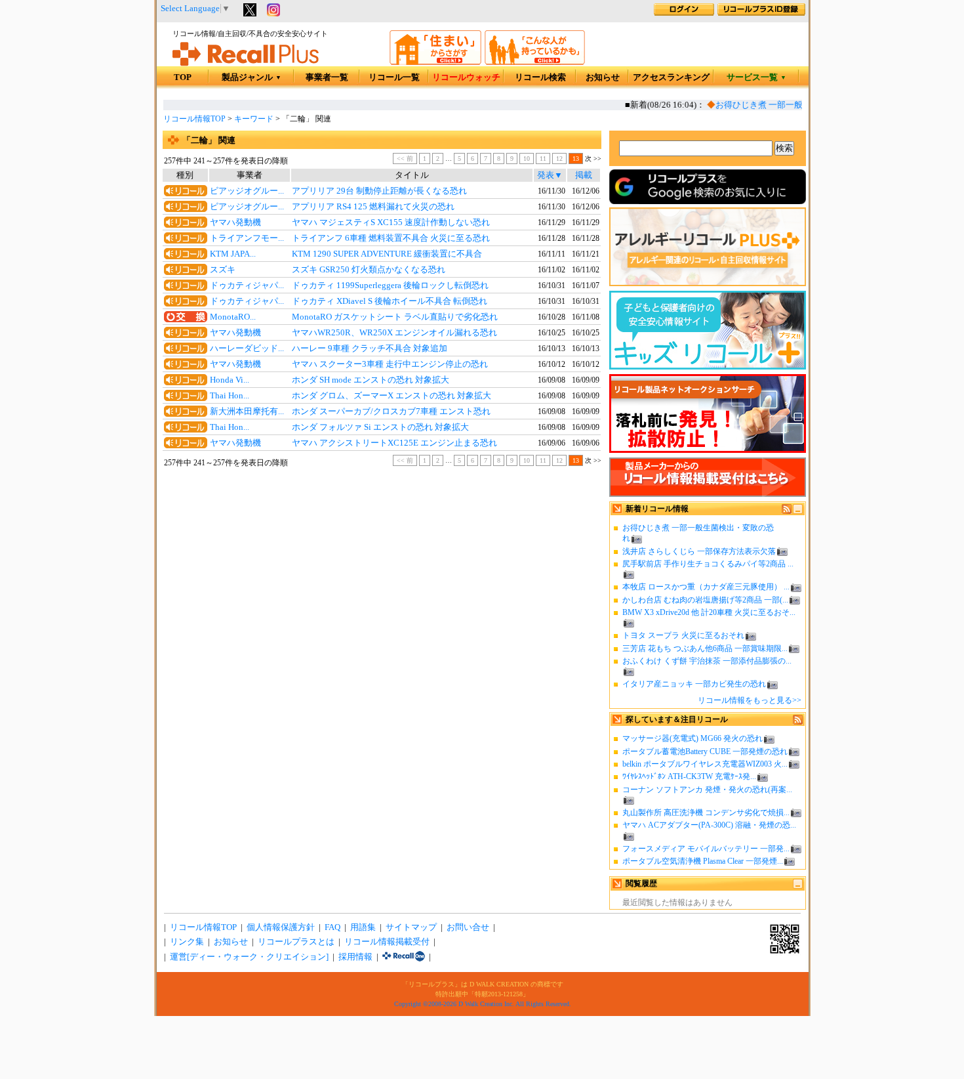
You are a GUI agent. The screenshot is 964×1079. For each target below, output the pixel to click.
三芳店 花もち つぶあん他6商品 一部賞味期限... (705, 648)
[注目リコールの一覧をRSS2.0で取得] (798, 722)
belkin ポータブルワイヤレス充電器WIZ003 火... (705, 764)
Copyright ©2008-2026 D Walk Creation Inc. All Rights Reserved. (482, 1003)
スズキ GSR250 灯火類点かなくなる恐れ (368, 269)
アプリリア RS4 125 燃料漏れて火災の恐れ (373, 206)
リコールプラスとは (296, 941)
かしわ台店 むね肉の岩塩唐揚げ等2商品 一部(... (705, 600)
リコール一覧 (394, 77)
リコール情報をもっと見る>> (749, 700)
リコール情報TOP (194, 119)
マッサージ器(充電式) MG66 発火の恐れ (692, 738)
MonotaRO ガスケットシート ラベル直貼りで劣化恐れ (395, 317)
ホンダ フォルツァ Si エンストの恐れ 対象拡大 (380, 427)
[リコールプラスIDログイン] (684, 13)
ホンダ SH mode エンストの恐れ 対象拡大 (370, 380)
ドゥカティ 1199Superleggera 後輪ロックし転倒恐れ (390, 285)
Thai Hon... (229, 395)
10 (526, 158)
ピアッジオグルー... (247, 191)
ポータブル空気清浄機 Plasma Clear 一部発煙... (702, 861)
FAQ (332, 927)
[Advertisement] (381, 577)
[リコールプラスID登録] (761, 13)
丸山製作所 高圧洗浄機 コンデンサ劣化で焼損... (706, 812)
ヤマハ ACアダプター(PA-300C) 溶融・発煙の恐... (709, 825)
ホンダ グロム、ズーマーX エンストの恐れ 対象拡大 (391, 395)
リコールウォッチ (466, 77)
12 (559, 158)
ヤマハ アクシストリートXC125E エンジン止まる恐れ (394, 443)
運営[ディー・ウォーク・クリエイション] (249, 957)
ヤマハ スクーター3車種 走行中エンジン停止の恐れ (390, 364)
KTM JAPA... (233, 254)
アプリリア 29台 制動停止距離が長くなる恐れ (379, 191)
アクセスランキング (671, 77)
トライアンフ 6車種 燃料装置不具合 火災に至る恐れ (391, 238)
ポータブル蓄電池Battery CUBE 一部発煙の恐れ (705, 751)
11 (543, 158)
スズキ (222, 269)
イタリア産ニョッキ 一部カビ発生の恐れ (694, 684)
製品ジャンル (251, 77)
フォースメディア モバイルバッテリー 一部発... (706, 849)
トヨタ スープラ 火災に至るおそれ (683, 635)
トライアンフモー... (247, 238)
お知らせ (603, 77)
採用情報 (355, 957)
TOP (182, 77)
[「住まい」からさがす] (435, 62)
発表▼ (550, 175)
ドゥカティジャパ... (247, 285)
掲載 (583, 175)
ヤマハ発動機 (235, 222)
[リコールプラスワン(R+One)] (403, 957)
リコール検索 (540, 77)
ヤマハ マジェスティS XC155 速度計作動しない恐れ (391, 222)
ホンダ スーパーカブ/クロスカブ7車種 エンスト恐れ (391, 411)
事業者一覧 (327, 77)
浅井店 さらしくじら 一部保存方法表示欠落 (699, 551)
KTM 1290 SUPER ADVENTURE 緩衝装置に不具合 (387, 254)
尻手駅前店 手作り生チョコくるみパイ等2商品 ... (707, 564)
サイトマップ (411, 927)
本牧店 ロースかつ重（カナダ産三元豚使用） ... (706, 587)
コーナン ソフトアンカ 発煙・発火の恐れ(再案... (707, 789)
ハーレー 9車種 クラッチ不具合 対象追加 (369, 348)
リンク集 (187, 941)
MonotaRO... (233, 317)
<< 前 (405, 158)
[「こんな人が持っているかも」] (535, 62)
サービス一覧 (756, 77)
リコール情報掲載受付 (387, 941)
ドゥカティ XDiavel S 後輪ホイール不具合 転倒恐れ (389, 301)
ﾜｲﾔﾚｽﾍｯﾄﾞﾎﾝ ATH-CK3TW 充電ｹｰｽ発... (689, 776)
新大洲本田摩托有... (247, 411)
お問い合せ (468, 927)
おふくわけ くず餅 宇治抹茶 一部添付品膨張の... (707, 661)
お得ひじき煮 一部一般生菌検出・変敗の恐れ (794, 105)
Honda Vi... (229, 380)
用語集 (363, 927)
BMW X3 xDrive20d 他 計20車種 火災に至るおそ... (708, 612)
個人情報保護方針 (281, 927)
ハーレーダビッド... (247, 348)
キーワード (253, 119)
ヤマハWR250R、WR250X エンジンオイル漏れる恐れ (394, 332)
